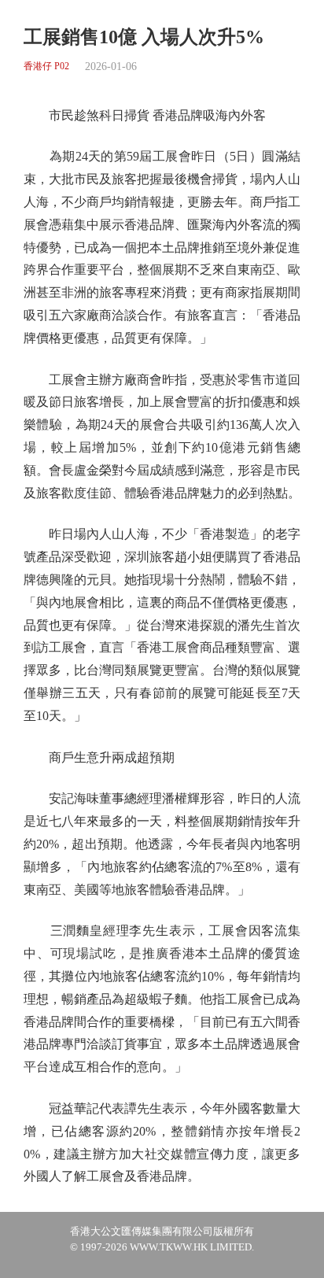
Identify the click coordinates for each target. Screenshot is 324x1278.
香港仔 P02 (46, 66)
